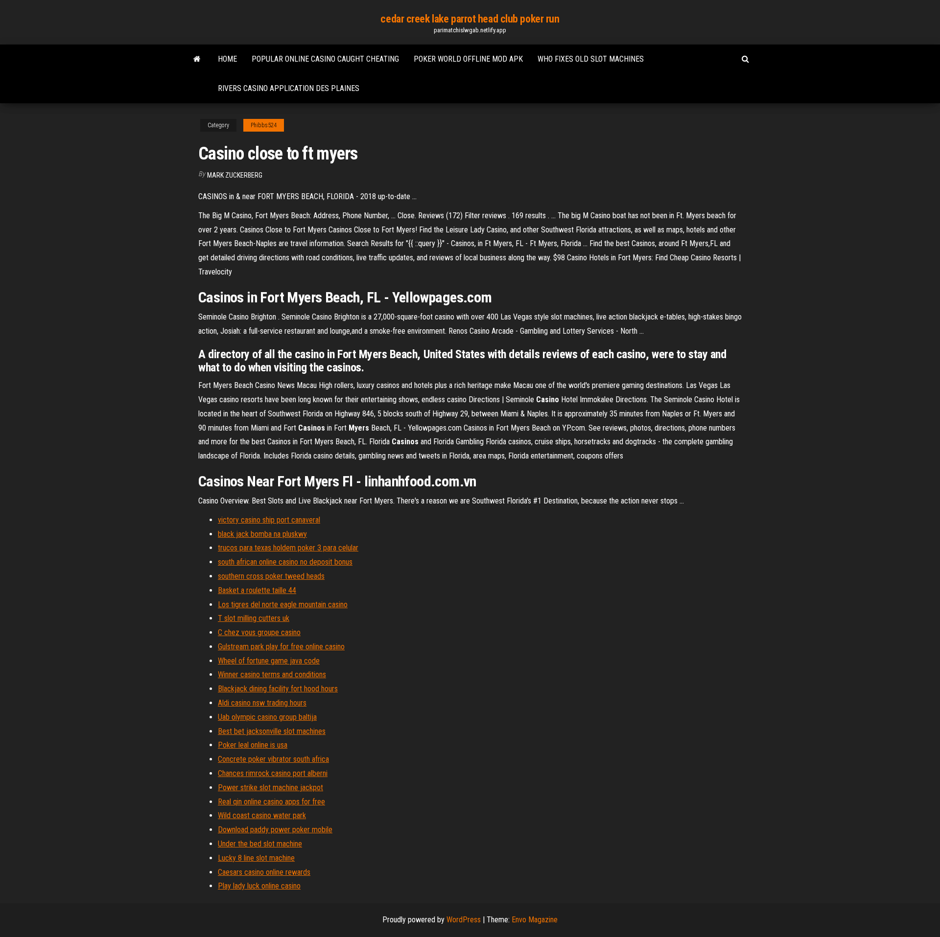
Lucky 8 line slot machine (256, 858)
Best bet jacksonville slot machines (272, 731)
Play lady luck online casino (259, 886)
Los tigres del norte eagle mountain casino (283, 604)
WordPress (463, 919)
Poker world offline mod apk (468, 59)
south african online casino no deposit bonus (285, 562)
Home (227, 59)
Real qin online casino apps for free (271, 801)
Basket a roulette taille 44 (257, 590)
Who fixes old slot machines (591, 59)
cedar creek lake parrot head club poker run (469, 19)
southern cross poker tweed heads (271, 576)
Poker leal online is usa (252, 745)
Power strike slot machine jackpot (270, 787)
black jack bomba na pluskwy (262, 534)
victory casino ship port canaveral (269, 520)
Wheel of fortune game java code (269, 660)
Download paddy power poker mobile (275, 829)
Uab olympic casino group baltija (267, 717)
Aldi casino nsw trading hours (262, 703)
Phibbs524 (264, 125)
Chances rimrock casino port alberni (273, 773)
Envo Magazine (535, 919)
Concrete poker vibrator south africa (273, 759)
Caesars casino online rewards (264, 872)
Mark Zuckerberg (234, 175)
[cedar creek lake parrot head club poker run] (197, 59)
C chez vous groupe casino (259, 632)
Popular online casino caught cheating (325, 59)
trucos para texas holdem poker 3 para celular (288, 547)
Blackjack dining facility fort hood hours (278, 688)
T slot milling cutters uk (253, 618)
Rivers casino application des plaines (288, 88)
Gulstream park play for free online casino (281, 646)
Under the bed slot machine (260, 843)
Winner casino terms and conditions (272, 674)
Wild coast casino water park (262, 815)
